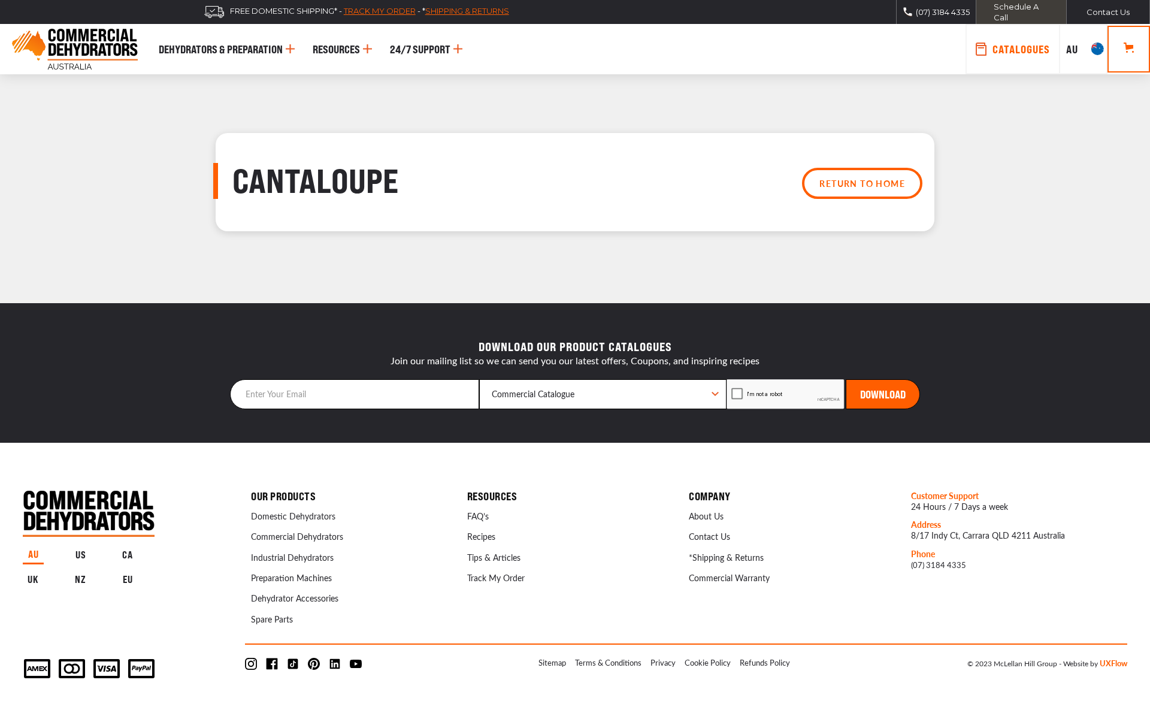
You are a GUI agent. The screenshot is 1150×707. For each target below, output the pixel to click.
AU (33, 554)
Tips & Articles (493, 557)
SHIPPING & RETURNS (467, 11)
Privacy (663, 662)
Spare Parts (272, 619)
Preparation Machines (291, 578)
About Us (706, 516)
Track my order (380, 11)
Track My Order (496, 578)
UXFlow (1113, 663)
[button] (1083, 49)
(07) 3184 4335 (938, 565)
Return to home (862, 183)
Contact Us (709, 536)
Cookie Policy (708, 662)
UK (33, 579)
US (80, 555)
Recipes (481, 536)
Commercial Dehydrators (297, 536)
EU (128, 579)
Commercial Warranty (729, 578)
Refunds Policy (765, 662)
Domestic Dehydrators (293, 516)
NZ (80, 579)
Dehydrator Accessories (294, 598)
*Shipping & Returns (726, 557)
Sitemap (552, 662)
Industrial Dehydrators (292, 557)
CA (127, 555)
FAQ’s (478, 516)
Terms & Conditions (608, 662)
